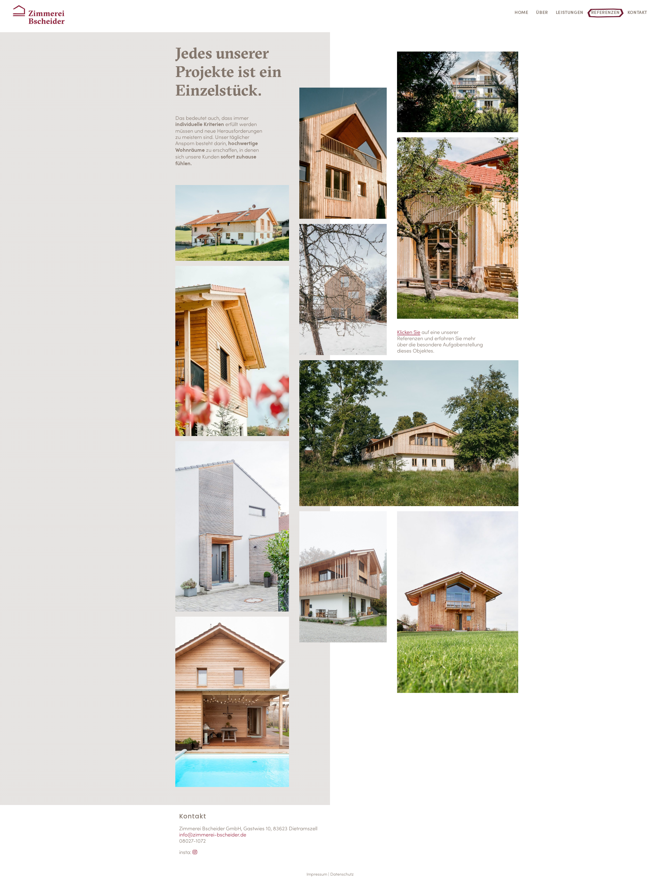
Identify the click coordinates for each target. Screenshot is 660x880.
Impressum (317, 874)
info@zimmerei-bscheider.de (212, 834)
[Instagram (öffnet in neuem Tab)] (195, 852)
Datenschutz (342, 874)
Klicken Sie (408, 332)
